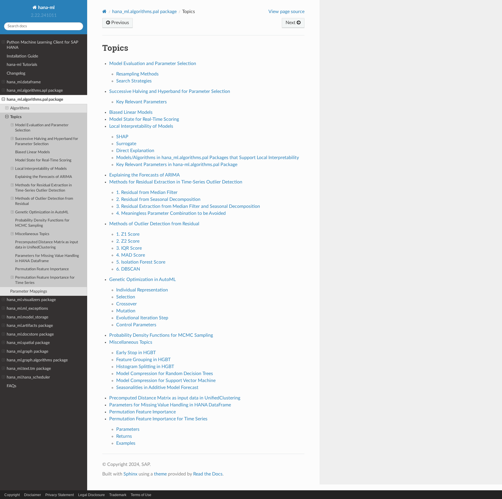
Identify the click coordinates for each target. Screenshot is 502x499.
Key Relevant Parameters (141, 102)
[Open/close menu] (3, 42)
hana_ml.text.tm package (29, 368)
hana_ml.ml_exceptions (27, 308)
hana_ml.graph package (27, 351)
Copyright (12, 495)
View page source (286, 11)
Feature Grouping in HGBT (143, 359)
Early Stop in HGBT (136, 352)
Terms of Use (141, 495)
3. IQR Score (129, 248)
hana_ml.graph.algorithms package (37, 360)
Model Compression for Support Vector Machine (166, 380)
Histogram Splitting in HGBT (145, 366)
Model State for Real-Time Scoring (43, 160)
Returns (124, 436)
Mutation (125, 311)
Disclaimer (32, 495)
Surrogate (126, 143)
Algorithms (19, 108)
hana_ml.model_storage (27, 317)
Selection (125, 297)
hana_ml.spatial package (28, 343)
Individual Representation (142, 290)
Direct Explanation (135, 150)
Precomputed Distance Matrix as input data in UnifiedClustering (46, 244)
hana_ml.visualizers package (31, 300)
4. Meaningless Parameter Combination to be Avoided (171, 213)
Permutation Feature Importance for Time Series (45, 280)
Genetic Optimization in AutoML (42, 212)
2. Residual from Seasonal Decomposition (158, 199)
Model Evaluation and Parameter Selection (42, 127)
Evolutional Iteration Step (142, 318)
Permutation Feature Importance (42, 269)
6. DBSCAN (128, 269)
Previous (119, 22)
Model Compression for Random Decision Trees (164, 373)
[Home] (104, 11)
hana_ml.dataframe (24, 82)
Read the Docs (208, 474)
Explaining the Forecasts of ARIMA (43, 177)
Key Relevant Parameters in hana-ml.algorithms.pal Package (176, 164)
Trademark (117, 495)
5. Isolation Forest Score (140, 262)
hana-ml (46, 7)
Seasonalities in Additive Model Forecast (157, 387)
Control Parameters (136, 325)
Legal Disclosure (91, 495)
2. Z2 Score (127, 241)
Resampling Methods (137, 74)
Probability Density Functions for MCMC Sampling (42, 223)
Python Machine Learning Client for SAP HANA (42, 45)
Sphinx (130, 474)
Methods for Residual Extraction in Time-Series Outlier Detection (43, 187)
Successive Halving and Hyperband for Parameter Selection (46, 141)
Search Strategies (134, 81)
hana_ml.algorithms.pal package (35, 99)
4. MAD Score (130, 255)
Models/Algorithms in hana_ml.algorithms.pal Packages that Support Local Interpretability (207, 157)
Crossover (126, 304)
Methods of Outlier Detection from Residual (44, 201)
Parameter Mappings (28, 291)
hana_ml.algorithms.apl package (35, 90)
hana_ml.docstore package (30, 334)
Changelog (16, 73)
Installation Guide (22, 56)
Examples (125, 443)
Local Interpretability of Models (41, 169)
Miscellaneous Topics (32, 234)
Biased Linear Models (32, 152)
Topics (15, 117)
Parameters (127, 429)
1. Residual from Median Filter (147, 192)
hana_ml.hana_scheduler (28, 377)
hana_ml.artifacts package (30, 325)
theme (160, 474)
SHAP (122, 136)
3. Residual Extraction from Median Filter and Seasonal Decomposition (188, 206)
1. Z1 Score (127, 234)
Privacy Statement (59, 495)
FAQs (11, 386)
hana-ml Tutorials (22, 64)
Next (291, 22)
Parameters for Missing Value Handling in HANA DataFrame (47, 258)
